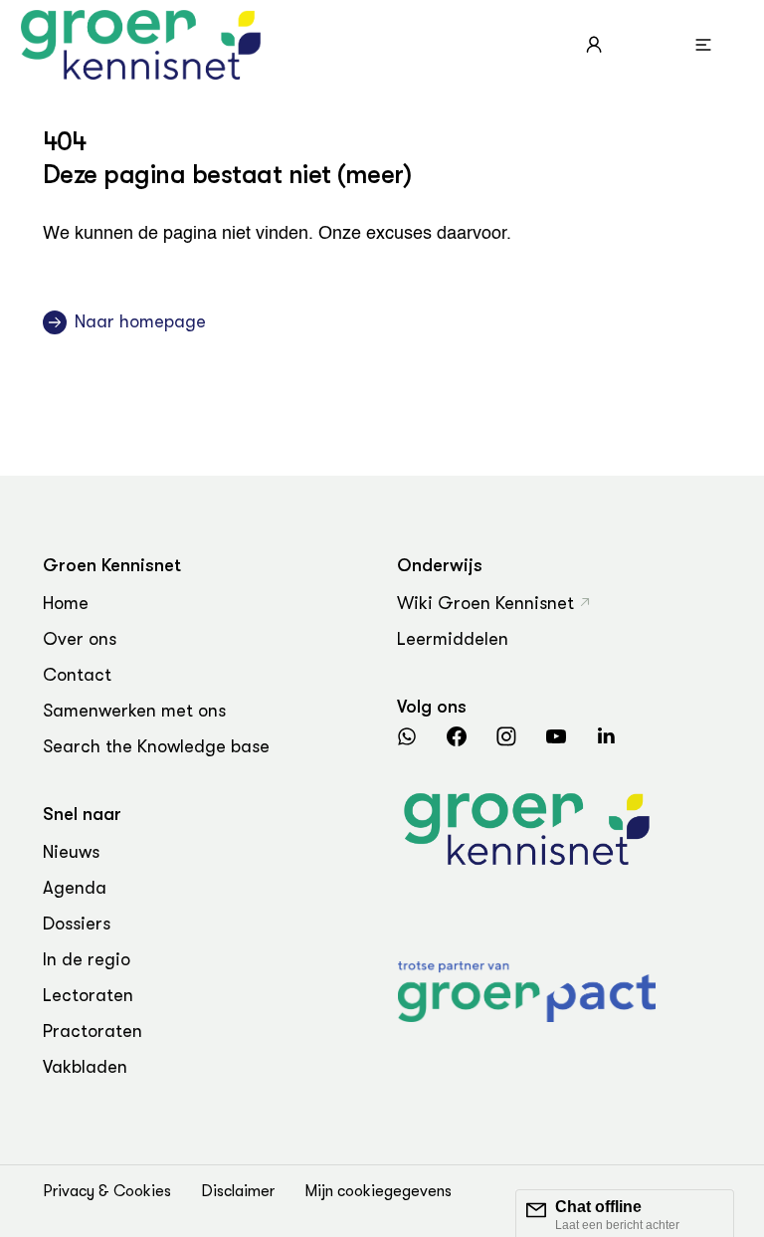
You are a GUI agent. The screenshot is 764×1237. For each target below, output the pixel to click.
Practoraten (92, 1031)
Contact (77, 675)
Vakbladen (85, 1067)
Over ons (79, 639)
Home (66, 603)
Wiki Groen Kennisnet (485, 603)
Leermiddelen (452, 639)
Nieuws (71, 852)
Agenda (74, 888)
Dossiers (76, 923)
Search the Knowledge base (156, 746)
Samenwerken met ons (134, 711)
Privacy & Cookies (107, 1191)
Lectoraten (88, 995)
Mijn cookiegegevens (378, 1191)
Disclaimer (238, 1191)
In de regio (86, 959)
